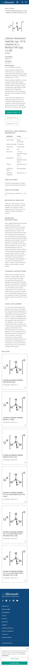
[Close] (27, 648)
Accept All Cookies (14, 663)
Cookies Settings (14, 658)
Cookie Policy (5, 655)
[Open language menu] (17, 2)
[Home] (8, 2)
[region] (14, 656)
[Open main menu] (26, 2)
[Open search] (22, 2)
